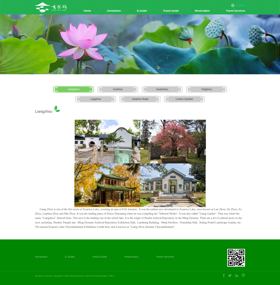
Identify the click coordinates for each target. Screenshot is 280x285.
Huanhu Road (140, 99)
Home (87, 10)
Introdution (114, 10)
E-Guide (142, 10)
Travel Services (235, 10)
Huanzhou (162, 89)
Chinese (240, 5)
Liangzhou (74, 89)
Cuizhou (118, 89)
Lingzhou (95, 99)
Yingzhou (206, 89)
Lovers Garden (184, 99)
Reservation (202, 10)
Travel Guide (171, 10)
